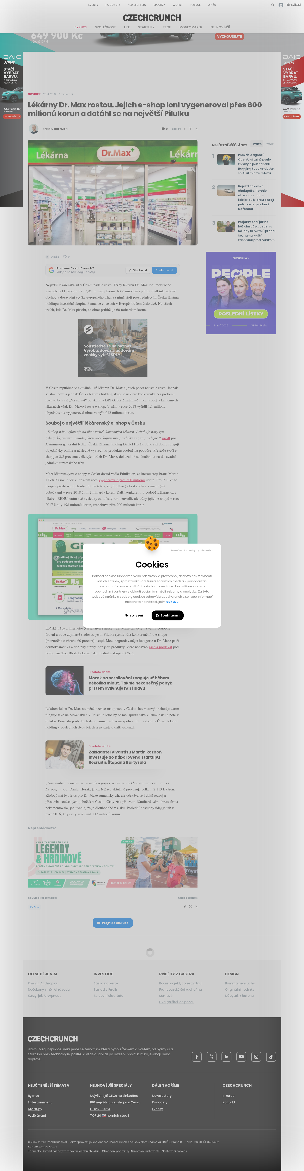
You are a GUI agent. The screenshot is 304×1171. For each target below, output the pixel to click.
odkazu (172, 602)
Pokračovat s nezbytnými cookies (192, 550)
